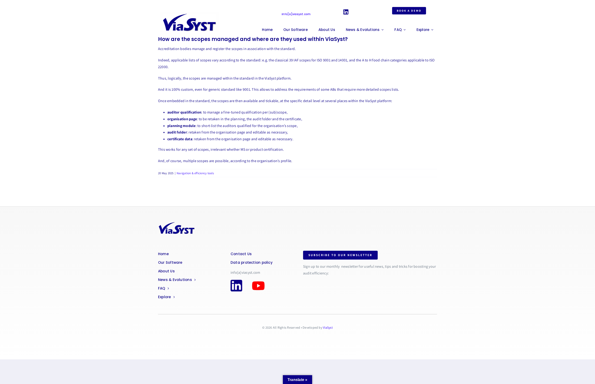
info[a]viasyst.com (296, 14)
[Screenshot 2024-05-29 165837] (190, 12)
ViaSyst (328, 327)
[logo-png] (176, 222)
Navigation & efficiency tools (195, 173)
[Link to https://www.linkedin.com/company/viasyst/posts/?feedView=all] (345, 11)
